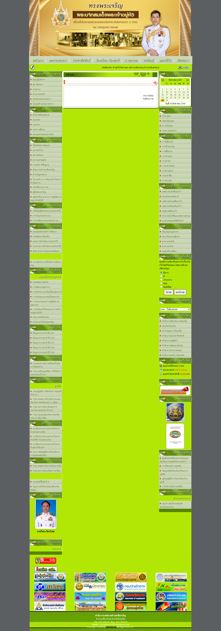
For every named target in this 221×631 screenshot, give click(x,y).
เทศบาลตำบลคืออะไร (171, 201)
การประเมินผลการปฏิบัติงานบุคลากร (44, 303)
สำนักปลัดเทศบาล (40, 115)
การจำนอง (166, 156)
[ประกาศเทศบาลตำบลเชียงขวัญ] (175, 449)
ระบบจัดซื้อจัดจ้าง (40, 481)
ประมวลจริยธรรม (40, 317)
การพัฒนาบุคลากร (41, 287)
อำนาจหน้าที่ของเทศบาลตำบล (175, 216)
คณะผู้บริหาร (38, 79)
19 (175, 95)
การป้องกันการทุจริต (171, 466)
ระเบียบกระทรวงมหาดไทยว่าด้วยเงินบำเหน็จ (45, 430)
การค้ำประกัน (168, 146)
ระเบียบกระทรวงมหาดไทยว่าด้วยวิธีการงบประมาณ (45, 438)
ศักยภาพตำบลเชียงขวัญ (43, 169)
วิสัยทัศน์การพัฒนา (41, 145)
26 (175, 97)
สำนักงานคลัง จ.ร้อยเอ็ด (172, 355)
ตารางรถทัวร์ (167, 241)
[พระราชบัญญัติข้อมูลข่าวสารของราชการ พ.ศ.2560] (175, 422)
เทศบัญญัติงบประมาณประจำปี (46, 211)
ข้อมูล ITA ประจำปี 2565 (43, 333)
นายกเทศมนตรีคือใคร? (172, 221)
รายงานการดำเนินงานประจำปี (46, 246)
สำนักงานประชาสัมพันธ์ (172, 336)
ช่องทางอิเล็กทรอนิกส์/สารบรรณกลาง (171, 505)
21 (183, 95)
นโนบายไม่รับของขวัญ (43, 322)
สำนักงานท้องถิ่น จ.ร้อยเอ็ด (174, 321)
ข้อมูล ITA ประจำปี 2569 (43, 352)
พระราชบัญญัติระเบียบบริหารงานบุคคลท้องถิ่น (45, 454)
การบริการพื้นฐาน (40, 165)
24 (167, 97)
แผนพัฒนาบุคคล (40, 282)
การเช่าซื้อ (166, 175)
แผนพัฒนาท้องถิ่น (41, 236)
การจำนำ (166, 161)
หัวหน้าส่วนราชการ (41, 99)
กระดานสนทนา (169, 130)
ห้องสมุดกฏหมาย (169, 232)
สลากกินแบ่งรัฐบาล (170, 236)
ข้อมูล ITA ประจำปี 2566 (43, 338)
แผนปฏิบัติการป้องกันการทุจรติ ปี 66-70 (45, 393)
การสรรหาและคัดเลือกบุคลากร (46, 292)
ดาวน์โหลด (167, 126)
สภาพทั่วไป (37, 150)
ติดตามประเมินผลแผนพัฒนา (46, 251)
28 (183, 97)
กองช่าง (36, 124)
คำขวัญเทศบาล (39, 174)
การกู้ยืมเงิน (167, 141)
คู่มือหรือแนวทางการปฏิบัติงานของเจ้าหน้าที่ (45, 199)
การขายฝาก (167, 171)
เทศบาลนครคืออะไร (171, 191)
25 (171, 97)
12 (175, 92)
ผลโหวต (180, 292)
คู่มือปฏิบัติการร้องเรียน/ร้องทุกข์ (174, 480)
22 (188, 95)
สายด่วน (36, 89)
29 (188, 97)
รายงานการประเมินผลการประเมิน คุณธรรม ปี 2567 (43, 408)
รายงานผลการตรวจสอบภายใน (46, 466)
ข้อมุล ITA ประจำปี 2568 (43, 347)
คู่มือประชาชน (39, 192)
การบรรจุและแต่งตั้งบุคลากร (45, 296)
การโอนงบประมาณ (41, 215)
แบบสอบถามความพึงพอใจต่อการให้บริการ (45, 365)
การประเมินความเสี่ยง (172, 486)
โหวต (168, 292)
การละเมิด (166, 180)
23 (162, 97)
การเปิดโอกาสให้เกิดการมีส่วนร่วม (45, 264)
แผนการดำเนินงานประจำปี (45, 241)
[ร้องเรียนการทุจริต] (175, 395)
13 (179, 92)
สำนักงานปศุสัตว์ (169, 340)
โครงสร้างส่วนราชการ (42, 104)
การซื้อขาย (166, 151)
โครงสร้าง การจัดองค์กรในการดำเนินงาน (45, 181)
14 (183, 92)
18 (171, 95)
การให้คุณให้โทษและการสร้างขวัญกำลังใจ (45, 311)
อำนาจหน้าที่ (38, 94)
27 (179, 97)
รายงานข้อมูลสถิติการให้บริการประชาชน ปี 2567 (46, 373)
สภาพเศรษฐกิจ (39, 160)
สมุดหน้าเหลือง (168, 251)
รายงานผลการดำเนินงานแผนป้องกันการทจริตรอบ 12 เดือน (45, 401)
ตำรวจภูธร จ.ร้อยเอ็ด (171, 331)
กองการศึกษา (38, 129)
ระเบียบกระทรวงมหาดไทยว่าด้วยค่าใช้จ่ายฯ (45, 446)
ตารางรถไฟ (167, 246)
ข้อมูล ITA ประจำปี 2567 (43, 343)
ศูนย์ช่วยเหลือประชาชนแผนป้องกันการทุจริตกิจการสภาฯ (174, 460)
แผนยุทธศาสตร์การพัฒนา (44, 231)
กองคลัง (36, 120)
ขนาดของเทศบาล (170, 196)
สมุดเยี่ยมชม (167, 121)
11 (171, 92)
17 (167, 95)
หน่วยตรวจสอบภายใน (42, 134)
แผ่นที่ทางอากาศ (40, 187)
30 (162, 100)
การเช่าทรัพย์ (167, 166)
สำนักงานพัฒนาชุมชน (172, 345)
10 (167, 92)
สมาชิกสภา (37, 84)
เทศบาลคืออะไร (169, 211)
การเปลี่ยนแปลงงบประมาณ (45, 220)
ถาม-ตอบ (166, 116)
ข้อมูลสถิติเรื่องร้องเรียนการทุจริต (174, 472)
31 (167, 100)
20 (179, 95)
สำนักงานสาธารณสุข (171, 350)
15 (188, 92)
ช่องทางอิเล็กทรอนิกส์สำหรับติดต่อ (44, 488)
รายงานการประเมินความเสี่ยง (46, 470)
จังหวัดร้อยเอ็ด (168, 326)
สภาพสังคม (37, 155)
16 (162, 95)
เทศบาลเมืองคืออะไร (171, 206)
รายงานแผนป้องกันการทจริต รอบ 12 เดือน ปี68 (45, 416)
